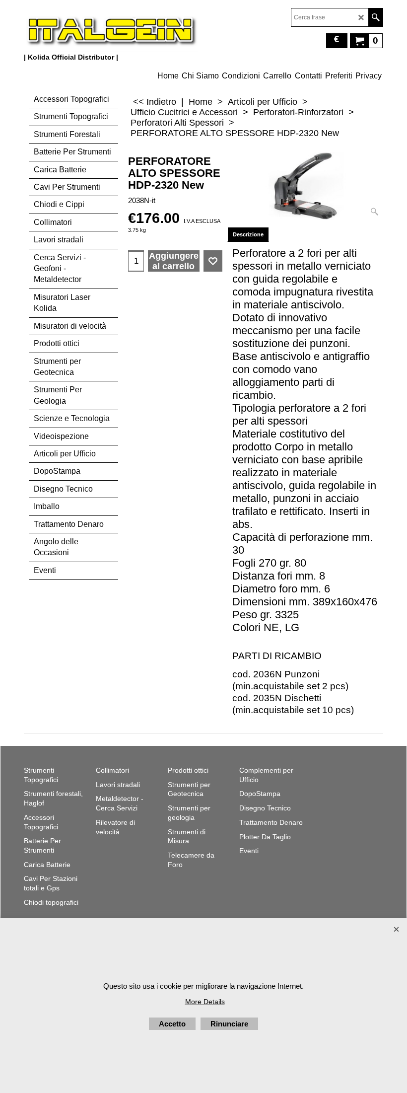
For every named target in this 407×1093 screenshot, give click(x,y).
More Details (205, 1002)
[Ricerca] (375, 17)
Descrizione (248, 234)
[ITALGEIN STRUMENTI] (111, 30)
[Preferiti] (213, 261)
